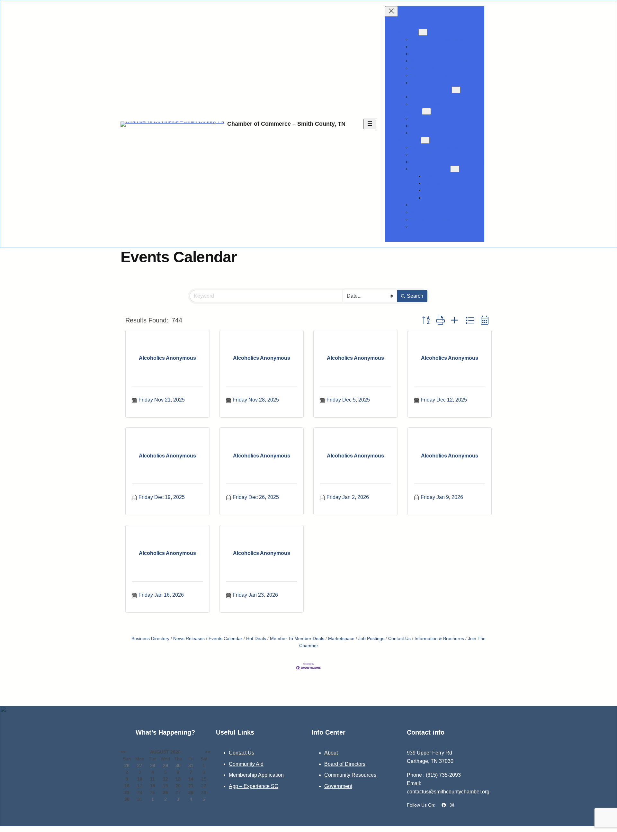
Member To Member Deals (297, 638)
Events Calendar (225, 638)
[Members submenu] (422, 32)
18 (152, 785)
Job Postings (371, 638)
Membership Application (256, 775)
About (331, 752)
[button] (426, 320)
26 (165, 792)
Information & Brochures (439, 638)
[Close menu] (391, 11)
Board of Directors (344, 764)
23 (127, 792)
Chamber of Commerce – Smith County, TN (286, 124)
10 (139, 779)
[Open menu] (369, 124)
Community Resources (350, 775)
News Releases (189, 638)
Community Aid (246, 764)
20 (178, 785)
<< (123, 752)
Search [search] (415, 296)
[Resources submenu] (426, 111)
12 (165, 779)
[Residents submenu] (425, 140)
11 (152, 779)
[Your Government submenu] (454, 169)
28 (190, 792)
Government (338, 786)
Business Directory (150, 638)
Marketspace (341, 638)
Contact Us (399, 638)
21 (190, 785)
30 (127, 799)
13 (178, 779)
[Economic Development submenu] (456, 89)
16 (127, 785)
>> (207, 752)
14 (190, 779)
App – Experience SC (253, 786)
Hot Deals (256, 638)
